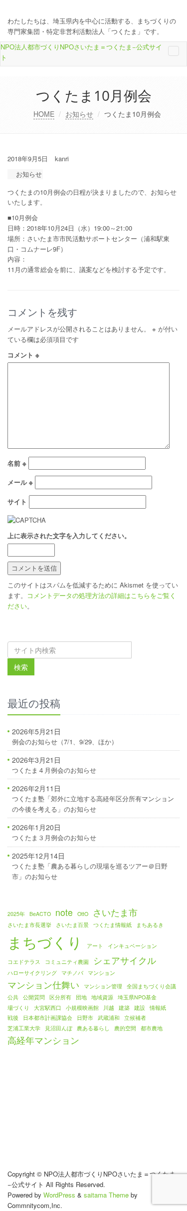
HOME (43, 114)
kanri (62, 158)
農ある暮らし (93, 1028)
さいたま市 (115, 912)
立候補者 (135, 1017)
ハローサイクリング (32, 972)
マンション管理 (103, 986)
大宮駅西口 (47, 1007)
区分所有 (60, 997)
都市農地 (152, 1028)
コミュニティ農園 (67, 961)
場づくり (18, 1007)
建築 (124, 1007)
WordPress (59, 1195)
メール (20, 482)
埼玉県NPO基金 (137, 997)
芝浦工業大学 (23, 1028)
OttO (82, 913)
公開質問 (34, 997)
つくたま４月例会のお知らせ (54, 770)
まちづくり (44, 941)
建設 (139, 1007)
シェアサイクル (124, 960)
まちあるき (150, 924)
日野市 (85, 1017)
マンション (101, 972)
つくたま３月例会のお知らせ (54, 837)
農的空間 (125, 1028)
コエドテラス (23, 961)
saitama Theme (106, 1195)
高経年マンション (43, 1040)
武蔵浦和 (109, 1017)
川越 (108, 1007)
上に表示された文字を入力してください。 (69, 535)
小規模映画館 (82, 1007)
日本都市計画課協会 (47, 1017)
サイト (17, 501)
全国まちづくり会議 (151, 986)
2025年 (16, 913)
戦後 (12, 1017)
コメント (23, 354)
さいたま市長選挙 (29, 924)
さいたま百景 (72, 924)
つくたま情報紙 (112, 924)
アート (95, 945)
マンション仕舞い (43, 984)
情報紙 (158, 1007)
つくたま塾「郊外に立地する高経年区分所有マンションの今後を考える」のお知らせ (93, 804)
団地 (81, 997)
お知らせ (79, 114)
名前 (16, 463)
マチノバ (72, 972)
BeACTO (40, 913)
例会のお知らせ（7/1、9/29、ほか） (65, 741)
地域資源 (102, 997)
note (64, 912)
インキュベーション (132, 945)
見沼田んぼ (58, 1028)
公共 (12, 997)
